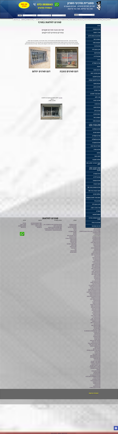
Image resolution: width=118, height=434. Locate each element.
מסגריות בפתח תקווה (95, 304)
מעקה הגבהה (72, 19)
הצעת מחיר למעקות (95, 362)
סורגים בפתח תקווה (95, 248)
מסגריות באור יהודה (95, 315)
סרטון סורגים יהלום (95, 73)
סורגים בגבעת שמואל (95, 282)
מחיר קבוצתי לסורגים (95, 365)
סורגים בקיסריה (96, 270)
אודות (104, 19)
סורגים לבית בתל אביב (95, 286)
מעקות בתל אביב (96, 283)
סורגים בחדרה (97, 260)
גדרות (98, 59)
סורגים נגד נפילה (96, 222)
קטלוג (100, 19)
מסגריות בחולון (96, 300)
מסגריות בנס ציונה (96, 310)
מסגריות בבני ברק (96, 308)
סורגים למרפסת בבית (95, 357)
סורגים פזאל (97, 347)
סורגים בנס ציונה (96, 257)
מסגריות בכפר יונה (95, 318)
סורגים (108, 19)
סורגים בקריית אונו (95, 253)
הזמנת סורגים (96, 114)
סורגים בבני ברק (96, 252)
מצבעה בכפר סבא (96, 342)
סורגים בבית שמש (96, 264)
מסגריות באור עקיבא (95, 319)
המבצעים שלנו (96, 42)
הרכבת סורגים (80, 19)
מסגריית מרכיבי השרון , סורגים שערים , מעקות (94, 125)
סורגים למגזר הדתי (95, 371)
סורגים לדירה (97, 360)
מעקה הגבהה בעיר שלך (94, 190)
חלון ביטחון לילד (96, 49)
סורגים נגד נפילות (72, 227)
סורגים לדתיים (97, 377)
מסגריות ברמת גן (96, 301)
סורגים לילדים (48, 19)
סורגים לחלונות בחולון (95, 295)
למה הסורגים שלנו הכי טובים (55, 227)
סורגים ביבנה (97, 256)
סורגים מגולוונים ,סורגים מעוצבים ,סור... (52, 224)
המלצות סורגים (96, 348)
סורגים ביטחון (96, 87)
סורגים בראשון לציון (95, 242)
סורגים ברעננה (96, 245)
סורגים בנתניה (97, 250)
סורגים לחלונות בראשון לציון (93, 292)
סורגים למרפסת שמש (95, 355)
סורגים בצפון (97, 333)
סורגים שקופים (29, 19)
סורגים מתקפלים (64, 19)
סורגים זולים (73, 250)
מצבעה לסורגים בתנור (95, 340)
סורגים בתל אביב (96, 241)
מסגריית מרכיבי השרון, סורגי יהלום (93, 163)
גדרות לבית (73, 248)
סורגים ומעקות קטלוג (95, 346)
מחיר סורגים (97, 351)
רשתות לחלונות (96, 214)
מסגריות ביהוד (97, 324)
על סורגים (39, 227)
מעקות (74, 232)
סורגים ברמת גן (96, 243)
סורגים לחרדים (96, 373)
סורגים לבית (87, 19)
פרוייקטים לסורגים (96, 364)
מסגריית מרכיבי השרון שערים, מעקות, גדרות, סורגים (94, 169)
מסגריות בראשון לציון (95, 299)
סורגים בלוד (97, 279)
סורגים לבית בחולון (95, 297)
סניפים (98, 152)
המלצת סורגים (96, 194)
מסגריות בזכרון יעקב (95, 322)
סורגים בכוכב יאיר (96, 281)
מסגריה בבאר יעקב (95, 274)
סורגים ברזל (97, 201)
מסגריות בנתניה (96, 311)
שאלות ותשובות (96, 159)
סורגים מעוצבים (55, 19)
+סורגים (98, 369)
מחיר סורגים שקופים (95, 368)
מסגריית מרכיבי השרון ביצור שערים (53, 228)
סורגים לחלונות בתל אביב (94, 290)
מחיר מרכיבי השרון (95, 207)
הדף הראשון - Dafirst (62, 433)
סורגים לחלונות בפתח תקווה (93, 296)
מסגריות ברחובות (96, 321)
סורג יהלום (97, 97)
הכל (75, 249)
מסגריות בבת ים (96, 317)
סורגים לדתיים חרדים (95, 375)
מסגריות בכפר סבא (95, 146)
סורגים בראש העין (96, 272)
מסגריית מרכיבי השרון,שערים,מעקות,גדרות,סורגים (92, 330)
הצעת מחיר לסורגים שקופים (93, 197)
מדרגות (74, 234)
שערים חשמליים (96, 135)
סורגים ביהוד (97, 275)
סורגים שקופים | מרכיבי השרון (94, 218)
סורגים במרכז (97, 149)
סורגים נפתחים (96, 383)
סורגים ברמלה (97, 277)
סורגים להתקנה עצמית (94, 80)
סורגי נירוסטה (96, 32)
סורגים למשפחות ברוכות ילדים (93, 376)
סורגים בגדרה (97, 278)
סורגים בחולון (97, 249)
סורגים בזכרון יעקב (95, 268)
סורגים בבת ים (97, 263)
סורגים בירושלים (96, 261)
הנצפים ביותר (96, 39)
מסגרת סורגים (97, 372)
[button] (116, 428)
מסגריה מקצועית (96, 379)
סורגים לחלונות (96, 386)
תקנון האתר (97, 156)
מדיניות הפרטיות (96, 226)
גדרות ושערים (96, 173)
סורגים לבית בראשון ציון (94, 285)
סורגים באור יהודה (96, 271)
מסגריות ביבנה (96, 326)
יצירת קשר (16, 19)
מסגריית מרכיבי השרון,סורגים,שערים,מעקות (89, 231)
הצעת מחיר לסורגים (95, 361)
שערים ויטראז (96, 100)
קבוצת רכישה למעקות (95, 366)
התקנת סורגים (96, 132)
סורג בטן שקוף (96, 358)
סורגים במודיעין (96, 259)
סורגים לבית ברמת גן (95, 288)
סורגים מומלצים (94, 19)
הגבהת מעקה (96, 107)
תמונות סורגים (73, 226)
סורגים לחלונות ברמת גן (94, 293)
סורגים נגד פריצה (57, 226)
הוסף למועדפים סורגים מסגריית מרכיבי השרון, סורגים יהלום (36, 224)
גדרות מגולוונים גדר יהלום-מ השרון (53, 230)
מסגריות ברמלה (96, 314)
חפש (76, 15)
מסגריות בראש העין (95, 307)
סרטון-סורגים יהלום (71, 235)
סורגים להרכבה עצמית (95, 387)
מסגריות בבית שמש (95, 306)
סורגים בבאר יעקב (96, 266)
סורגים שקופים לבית (95, 380)
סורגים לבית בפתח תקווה (94, 289)
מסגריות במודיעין (96, 267)
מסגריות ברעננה (96, 303)
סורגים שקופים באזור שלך (93, 187)
